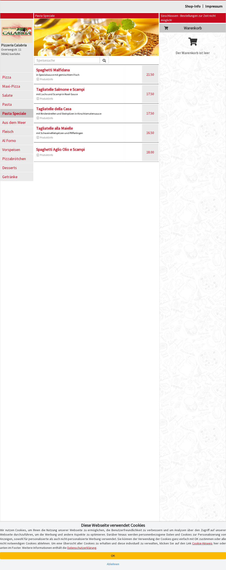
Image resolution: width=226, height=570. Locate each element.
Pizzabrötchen (14, 158)
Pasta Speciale (14, 113)
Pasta (7, 104)
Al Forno (9, 140)
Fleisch (7, 131)
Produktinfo (46, 79)
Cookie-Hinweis (202, 543)
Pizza (6, 77)
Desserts (9, 167)
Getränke (9, 176)
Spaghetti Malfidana (53, 69)
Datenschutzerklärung (81, 548)
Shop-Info (193, 6)
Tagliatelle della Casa (53, 108)
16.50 (150, 132)
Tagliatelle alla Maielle (54, 128)
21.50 (150, 74)
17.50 (150, 94)
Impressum (213, 6)
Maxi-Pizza (11, 86)
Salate (7, 95)
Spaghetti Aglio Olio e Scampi (60, 149)
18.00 (150, 152)
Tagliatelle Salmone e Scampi (60, 89)
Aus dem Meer (14, 122)
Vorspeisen (11, 149)
